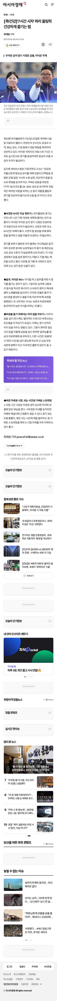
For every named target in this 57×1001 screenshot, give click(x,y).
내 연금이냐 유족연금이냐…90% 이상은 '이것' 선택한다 (37, 523)
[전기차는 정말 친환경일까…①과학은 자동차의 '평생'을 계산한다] (12, 542)
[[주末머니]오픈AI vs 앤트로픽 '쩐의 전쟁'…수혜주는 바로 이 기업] (12, 556)
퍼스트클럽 (7, 979)
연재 (6, 15)
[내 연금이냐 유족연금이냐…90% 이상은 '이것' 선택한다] (12, 527)
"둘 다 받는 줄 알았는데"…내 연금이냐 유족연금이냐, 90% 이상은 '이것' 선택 (28, 366)
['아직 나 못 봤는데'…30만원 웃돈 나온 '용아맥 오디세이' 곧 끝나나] (45, 817)
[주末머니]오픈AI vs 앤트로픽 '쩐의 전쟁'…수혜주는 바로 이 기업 (37, 551)
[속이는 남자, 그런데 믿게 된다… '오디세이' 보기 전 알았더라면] (13, 905)
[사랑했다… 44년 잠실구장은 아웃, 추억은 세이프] (13, 936)
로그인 (9, 966)
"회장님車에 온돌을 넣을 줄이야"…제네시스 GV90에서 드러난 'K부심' (39, 915)
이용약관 (24, 984)
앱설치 (22, 966)
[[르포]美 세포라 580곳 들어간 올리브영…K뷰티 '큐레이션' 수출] (12, 570)
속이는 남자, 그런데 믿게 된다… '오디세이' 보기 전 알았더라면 (38, 900)
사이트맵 (47, 966)
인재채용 (32, 974)
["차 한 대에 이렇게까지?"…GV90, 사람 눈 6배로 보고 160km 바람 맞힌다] (45, 802)
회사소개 (7, 974)
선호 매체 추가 (14, 45)
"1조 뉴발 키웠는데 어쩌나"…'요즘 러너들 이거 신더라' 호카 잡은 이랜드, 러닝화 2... (28, 378)
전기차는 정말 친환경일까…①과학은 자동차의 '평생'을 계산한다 (37, 537)
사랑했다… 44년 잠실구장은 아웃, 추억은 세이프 (38, 930)
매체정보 (35, 984)
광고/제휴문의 (19, 974)
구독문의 (19, 979)
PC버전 (35, 966)
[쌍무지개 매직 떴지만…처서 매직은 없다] (13, 890)
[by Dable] (48, 844)
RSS (38, 979)
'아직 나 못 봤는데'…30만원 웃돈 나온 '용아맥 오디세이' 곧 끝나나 (21, 813)
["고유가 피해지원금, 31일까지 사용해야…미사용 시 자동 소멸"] (12, 513)
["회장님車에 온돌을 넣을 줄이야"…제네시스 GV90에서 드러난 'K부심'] (13, 921)
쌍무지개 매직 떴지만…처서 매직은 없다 (38, 884)
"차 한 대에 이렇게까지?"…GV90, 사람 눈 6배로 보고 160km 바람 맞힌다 (28, 372)
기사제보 (29, 979)
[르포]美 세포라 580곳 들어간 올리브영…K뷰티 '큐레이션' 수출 (37, 565)
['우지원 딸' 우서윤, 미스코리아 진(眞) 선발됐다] (45, 787)
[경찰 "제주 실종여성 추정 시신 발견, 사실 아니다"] (45, 831)
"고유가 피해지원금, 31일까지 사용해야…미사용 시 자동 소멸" (37, 508)
